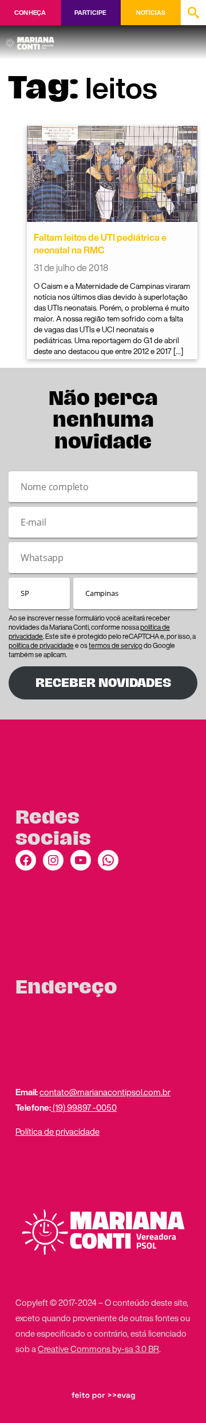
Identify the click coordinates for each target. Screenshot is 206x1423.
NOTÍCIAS (150, 12)
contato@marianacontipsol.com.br (105, 1092)
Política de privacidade (57, 1131)
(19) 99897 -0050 (84, 1107)
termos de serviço (115, 645)
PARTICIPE (90, 12)
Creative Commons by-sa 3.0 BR (98, 1348)
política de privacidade (41, 645)
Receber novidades (103, 682)
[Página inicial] (32, 39)
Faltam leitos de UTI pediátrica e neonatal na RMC (100, 243)
